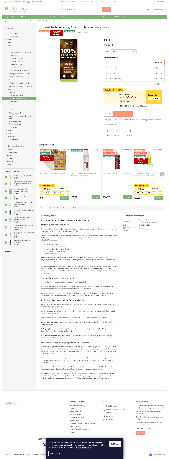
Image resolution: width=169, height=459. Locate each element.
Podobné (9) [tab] (54, 208)
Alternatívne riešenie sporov (79, 429)
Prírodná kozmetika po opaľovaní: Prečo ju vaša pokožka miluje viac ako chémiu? (150, 407)
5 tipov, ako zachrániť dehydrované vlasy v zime (148, 412)
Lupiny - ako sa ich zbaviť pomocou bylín (21, 117)
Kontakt (72, 432)
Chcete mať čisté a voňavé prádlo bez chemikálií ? (149, 424)
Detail (64, 198)
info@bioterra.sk (112, 406)
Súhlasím (115, 444)
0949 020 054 (110, 413)
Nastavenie (55, 453)
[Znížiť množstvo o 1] (112, 115)
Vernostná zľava (97, 2)
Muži (9, 133)
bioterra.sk (110, 420)
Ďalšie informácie (83, 447)
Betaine (112, 376)
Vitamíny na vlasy (15, 121)
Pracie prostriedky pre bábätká (19, 74)
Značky (8, 165)
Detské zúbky (13, 55)
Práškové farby (145, 229)
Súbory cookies (75, 426)
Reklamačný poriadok (77, 417)
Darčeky (11, 149)
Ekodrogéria (10, 155)
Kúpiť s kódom (125, 101)
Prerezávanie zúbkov (16, 64)
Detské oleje (13, 67)
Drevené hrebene (15, 105)
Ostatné (11, 80)
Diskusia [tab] (66, 208)
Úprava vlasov (13, 102)
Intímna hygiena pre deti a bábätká (21, 86)
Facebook (109, 416)
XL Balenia (11, 136)
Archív (140, 433)
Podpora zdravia (11, 152)
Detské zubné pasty (16, 58)
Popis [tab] (43, 208)
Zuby (9, 130)
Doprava (83, 2)
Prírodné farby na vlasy (17, 98)
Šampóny (12, 92)
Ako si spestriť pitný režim (145, 428)
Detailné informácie (110, 124)
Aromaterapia (10, 158)
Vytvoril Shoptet (159, 454)
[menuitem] (10, 17)
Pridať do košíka (125, 114)
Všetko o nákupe (75, 414)
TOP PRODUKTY (11, 33)
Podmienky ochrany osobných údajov (82, 423)
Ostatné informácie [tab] (80, 208)
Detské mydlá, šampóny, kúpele (20, 52)
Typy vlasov (13, 127)
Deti (9, 46)
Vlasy (10, 89)
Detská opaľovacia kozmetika (19, 71)
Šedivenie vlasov (15, 124)
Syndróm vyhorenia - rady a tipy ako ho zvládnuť (149, 418)
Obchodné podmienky (68, 2)
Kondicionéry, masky (16, 95)
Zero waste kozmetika (16, 146)
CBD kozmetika (13, 140)
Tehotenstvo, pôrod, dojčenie (19, 83)
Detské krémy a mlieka (16, 49)
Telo (9, 43)
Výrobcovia (9, 161)
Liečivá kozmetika (14, 143)
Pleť (9, 39)
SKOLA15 (154, 98)
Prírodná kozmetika (12, 36)
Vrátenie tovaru (75, 420)
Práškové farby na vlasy (148, 222)
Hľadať (106, 10)
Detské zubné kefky (16, 61)
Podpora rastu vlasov (16, 113)
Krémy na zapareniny (16, 77)
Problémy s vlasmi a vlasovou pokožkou (19, 109)
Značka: (82, 33)
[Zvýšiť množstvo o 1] (112, 112)
